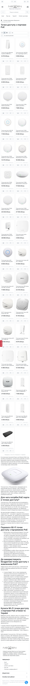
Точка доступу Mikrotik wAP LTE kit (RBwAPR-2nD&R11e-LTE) (21, 417)
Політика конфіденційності (10, 669)
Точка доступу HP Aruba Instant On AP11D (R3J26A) (22, 339)
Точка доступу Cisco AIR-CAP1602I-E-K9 (22, 313)
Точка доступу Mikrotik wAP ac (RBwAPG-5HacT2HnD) (7, 417)
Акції (3, 16)
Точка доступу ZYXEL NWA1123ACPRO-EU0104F (6, 105)
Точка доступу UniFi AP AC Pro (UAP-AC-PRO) (7, 131)
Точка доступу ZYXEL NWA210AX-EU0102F (6, 183)
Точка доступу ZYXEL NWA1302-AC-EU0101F (7, 79)
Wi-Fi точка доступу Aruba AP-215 (6, 391)
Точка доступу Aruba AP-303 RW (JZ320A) (7, 287)
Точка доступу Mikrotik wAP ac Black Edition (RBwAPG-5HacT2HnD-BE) (7, 443)
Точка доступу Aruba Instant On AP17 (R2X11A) (22, 365)
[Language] (2, 2)
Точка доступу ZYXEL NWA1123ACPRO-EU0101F (21, 105)
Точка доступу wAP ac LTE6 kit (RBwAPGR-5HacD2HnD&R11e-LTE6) (22, 391)
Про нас (8, 16)
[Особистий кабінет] (27, 2)
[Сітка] (4, 33)
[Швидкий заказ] (7, 61)
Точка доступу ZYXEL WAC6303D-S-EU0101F (21, 183)
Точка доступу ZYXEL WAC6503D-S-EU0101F (21, 157)
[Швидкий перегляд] (10, 61)
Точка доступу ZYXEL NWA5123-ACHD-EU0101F (7, 157)
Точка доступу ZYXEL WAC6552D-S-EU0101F (7, 235)
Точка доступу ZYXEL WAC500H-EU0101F (21, 79)
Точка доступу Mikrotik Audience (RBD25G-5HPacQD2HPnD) (7, 53)
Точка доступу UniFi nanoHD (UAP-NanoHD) (7, 261)
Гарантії (14, 16)
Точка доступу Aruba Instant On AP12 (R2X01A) (7, 365)
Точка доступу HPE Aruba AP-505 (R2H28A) (22, 287)
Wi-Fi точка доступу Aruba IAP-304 (6, 313)
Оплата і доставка (23, 16)
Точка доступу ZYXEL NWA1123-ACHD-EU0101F (22, 131)
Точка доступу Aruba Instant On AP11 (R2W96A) (21, 235)
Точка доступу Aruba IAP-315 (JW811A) (7, 339)
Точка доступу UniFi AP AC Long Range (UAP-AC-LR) (22, 53)
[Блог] (24, 2)
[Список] (2, 33)
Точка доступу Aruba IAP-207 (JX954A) (22, 261)
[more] (13, 61)
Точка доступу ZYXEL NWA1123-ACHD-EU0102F (22, 209)
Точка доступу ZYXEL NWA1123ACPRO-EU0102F (6, 209)
